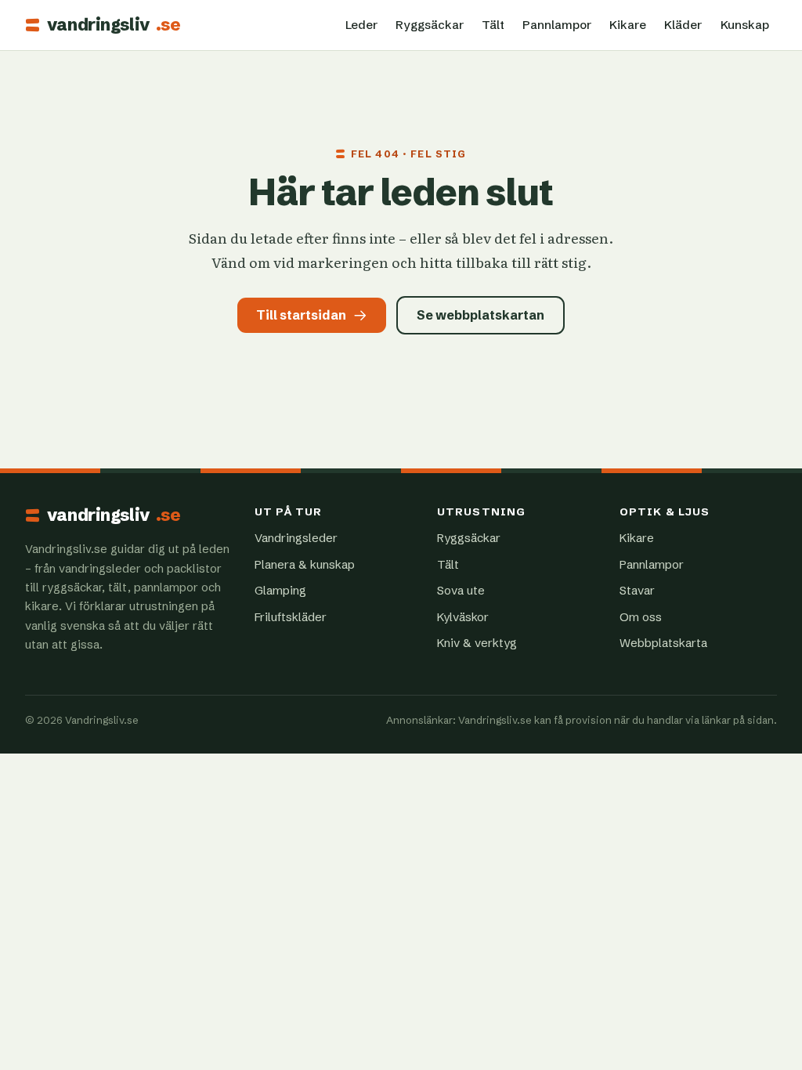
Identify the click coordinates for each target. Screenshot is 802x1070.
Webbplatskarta (663, 642)
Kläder (683, 24)
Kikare (627, 24)
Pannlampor (556, 24)
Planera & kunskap (305, 564)
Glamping (280, 590)
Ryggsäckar (430, 24)
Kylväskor (463, 616)
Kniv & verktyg (477, 642)
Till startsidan (301, 315)
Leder (361, 24)
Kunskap (745, 24)
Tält (493, 24)
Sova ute (461, 590)
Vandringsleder (296, 537)
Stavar (637, 590)
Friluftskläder (291, 616)
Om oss (641, 616)
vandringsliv (113, 25)
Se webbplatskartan (480, 315)
